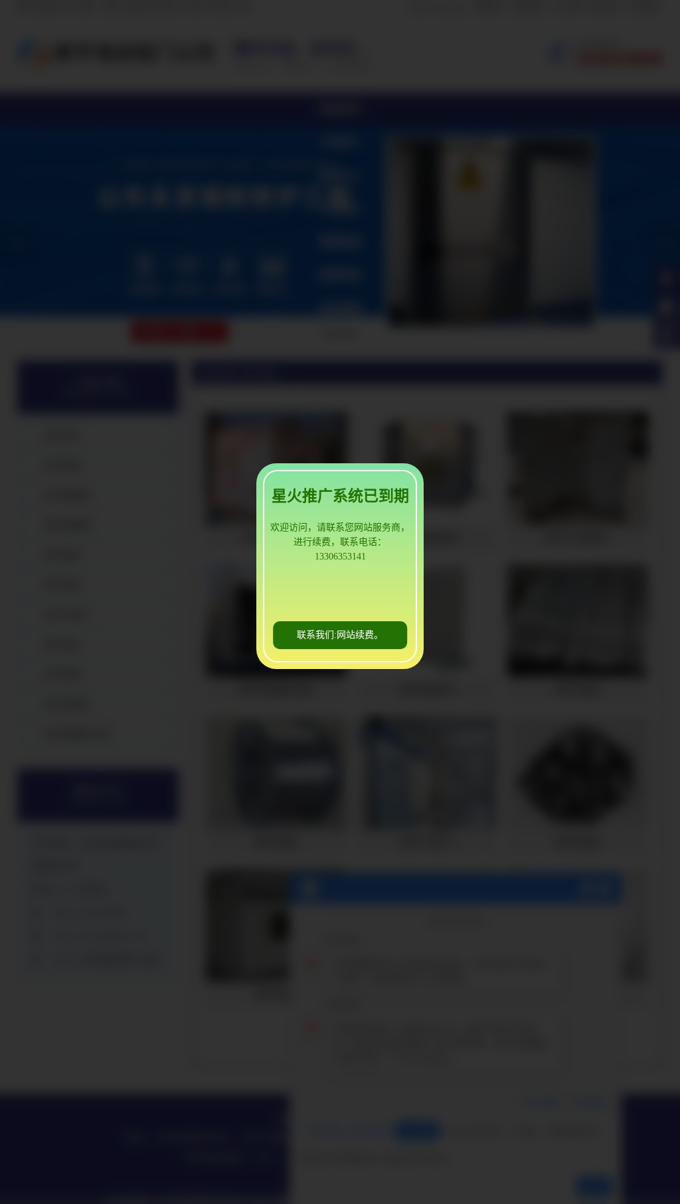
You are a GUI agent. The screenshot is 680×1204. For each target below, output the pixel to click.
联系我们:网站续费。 (340, 635)
